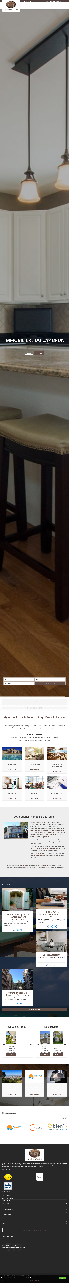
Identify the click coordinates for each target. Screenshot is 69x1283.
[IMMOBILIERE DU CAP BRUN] (2, 5)
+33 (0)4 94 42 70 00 (56, 1)
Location (29, 648)
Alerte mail (44, 1)
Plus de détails (34, 1280)
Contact (40, 648)
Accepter (62, 1278)
